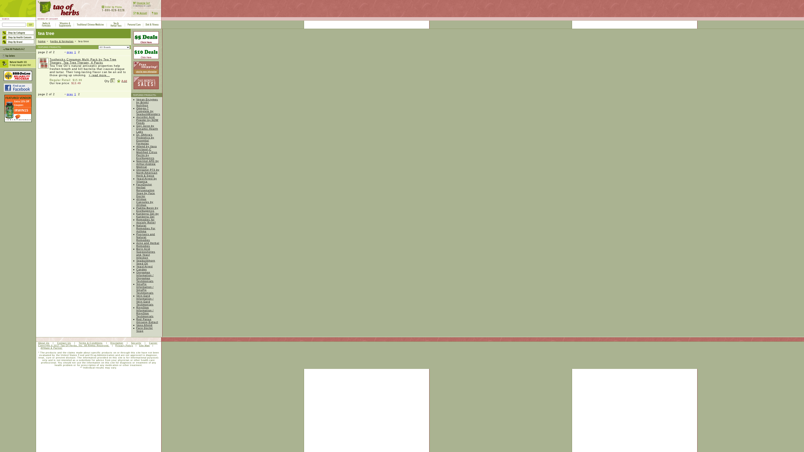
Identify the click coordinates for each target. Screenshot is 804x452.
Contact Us (64, 343)
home (42, 41)
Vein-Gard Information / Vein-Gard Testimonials (145, 300)
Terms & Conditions (91, 343)
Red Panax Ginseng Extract (147, 321)
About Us (43, 343)
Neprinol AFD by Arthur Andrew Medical (147, 164)
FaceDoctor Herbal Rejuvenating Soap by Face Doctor (145, 190)
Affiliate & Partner (51, 348)
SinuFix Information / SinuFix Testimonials (145, 288)
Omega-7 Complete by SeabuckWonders (148, 111)
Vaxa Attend (144, 325)
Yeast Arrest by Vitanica (146, 180)
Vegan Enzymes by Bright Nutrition (147, 102)
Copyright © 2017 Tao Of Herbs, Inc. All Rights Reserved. (74, 345)
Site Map (144, 345)
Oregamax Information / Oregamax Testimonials (145, 277)
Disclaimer (116, 343)
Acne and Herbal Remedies (147, 245)
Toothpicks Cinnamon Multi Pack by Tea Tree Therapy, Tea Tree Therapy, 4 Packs (83, 61)
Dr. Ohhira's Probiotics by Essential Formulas (145, 139)
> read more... (99, 75)
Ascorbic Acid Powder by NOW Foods (147, 120)
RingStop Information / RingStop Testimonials (145, 312)
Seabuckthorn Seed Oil (145, 262)
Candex (141, 269)
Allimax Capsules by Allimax (144, 202)
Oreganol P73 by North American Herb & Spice (147, 172)
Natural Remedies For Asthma (145, 228)
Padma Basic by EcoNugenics (147, 209)
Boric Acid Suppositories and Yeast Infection (145, 253)
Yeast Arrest (144, 266)
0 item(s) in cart (142, 5)
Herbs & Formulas (61, 41)
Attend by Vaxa (146, 146)
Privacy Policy (124, 345)
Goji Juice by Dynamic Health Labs (147, 129)
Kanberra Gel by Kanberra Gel (147, 215)
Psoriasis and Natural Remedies (145, 237)
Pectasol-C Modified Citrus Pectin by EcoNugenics (146, 154)
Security (136, 343)
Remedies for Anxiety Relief (146, 221)
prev (70, 52)
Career (153, 343)
